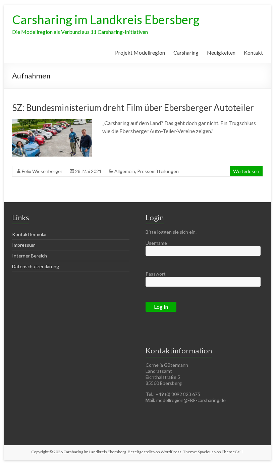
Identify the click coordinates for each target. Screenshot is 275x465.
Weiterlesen (246, 171)
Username (156, 243)
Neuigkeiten (221, 52)
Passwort (156, 274)
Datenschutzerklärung (35, 266)
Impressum (24, 245)
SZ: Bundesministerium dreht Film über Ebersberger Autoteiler (133, 107)
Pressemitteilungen (158, 171)
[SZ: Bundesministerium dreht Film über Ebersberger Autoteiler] (52, 122)
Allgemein (124, 171)
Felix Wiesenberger (42, 171)
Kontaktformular (29, 234)
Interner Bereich (29, 255)
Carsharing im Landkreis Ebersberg (106, 19)
